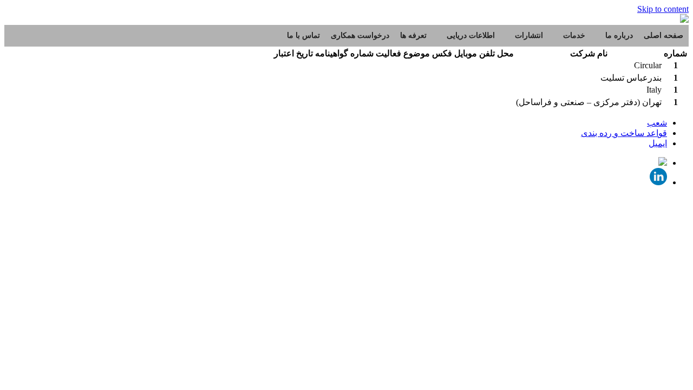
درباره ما (619, 35)
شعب (657, 122)
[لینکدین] (658, 182)
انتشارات (529, 35)
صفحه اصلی (663, 35)
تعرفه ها (413, 35)
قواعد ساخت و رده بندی (624, 133)
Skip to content (663, 9)
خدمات (574, 35)
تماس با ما (303, 35)
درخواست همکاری (360, 35)
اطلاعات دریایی (471, 35)
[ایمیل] (662, 162)
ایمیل (658, 143)
